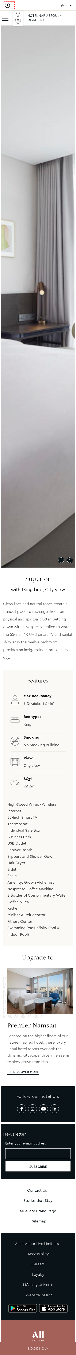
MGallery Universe (38, 1284)
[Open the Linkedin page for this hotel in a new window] (54, 1108)
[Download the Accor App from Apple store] (53, 1308)
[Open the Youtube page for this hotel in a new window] (43, 1108)
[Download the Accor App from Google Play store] (22, 1308)
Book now (38, 1348)
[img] (18, 20)
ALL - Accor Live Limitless (37, 1243)
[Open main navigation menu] (5, 18)
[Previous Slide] (61, 560)
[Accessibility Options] (9, 5)
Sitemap (39, 1221)
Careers (38, 1264)
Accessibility (38, 1254)
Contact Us (37, 1190)
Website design (39, 1295)
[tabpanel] (38, 296)
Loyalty (38, 1274)
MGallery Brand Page (38, 1211)
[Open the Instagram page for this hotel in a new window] (32, 1108)
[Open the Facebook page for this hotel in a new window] (21, 1108)
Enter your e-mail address (25, 1143)
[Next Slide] (69, 560)
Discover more (26, 1072)
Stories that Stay (38, 1200)
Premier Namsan (32, 1026)
